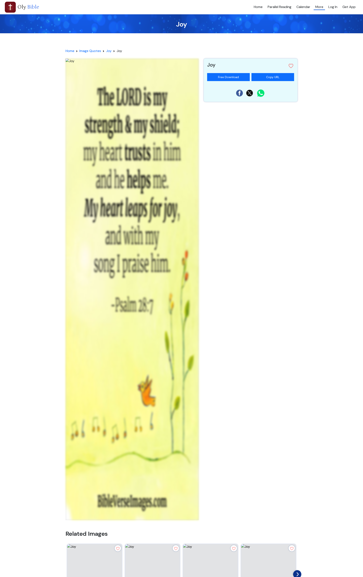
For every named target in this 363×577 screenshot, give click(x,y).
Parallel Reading (279, 7)
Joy (109, 51)
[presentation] (296, 573)
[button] (250, 66)
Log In (332, 7)
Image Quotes (90, 51)
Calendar (303, 7)
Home (258, 7)
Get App (349, 7)
